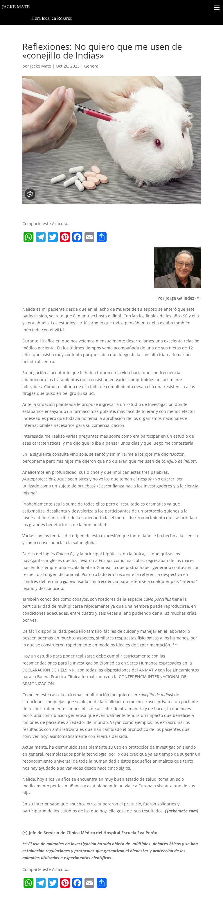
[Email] (89, 237)
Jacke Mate (40, 66)
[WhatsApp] (28, 237)
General (92, 66)
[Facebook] (77, 237)
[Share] (102, 237)
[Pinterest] (65, 237)
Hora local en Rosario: (51, 18)
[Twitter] (53, 237)
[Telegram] (41, 237)
